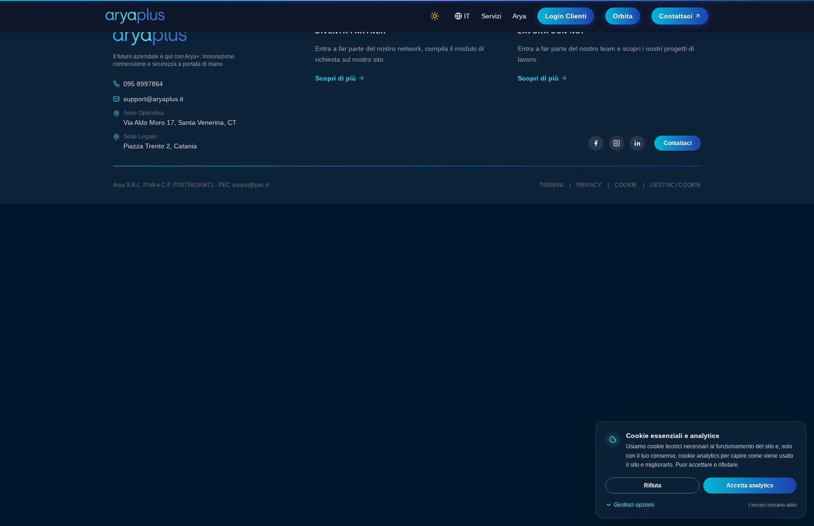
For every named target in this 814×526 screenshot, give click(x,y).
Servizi (491, 16)
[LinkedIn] (637, 143)
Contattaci (675, 16)
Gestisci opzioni (634, 505)
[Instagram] (616, 143)
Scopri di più (335, 78)
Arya (519, 16)
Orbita (623, 16)
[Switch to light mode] (434, 16)
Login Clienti (565, 16)
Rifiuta (652, 485)
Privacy (589, 185)
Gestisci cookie (675, 185)
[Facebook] (595, 143)
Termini (551, 185)
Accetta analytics (749, 485)
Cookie (626, 185)
